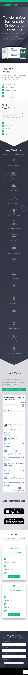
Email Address (6, 641)
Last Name (5, 653)
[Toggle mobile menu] (25, 4)
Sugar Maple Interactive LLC (16, 671)
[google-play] (14, 518)
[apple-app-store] (14, 509)
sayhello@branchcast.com (14, 1)
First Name (5, 647)
